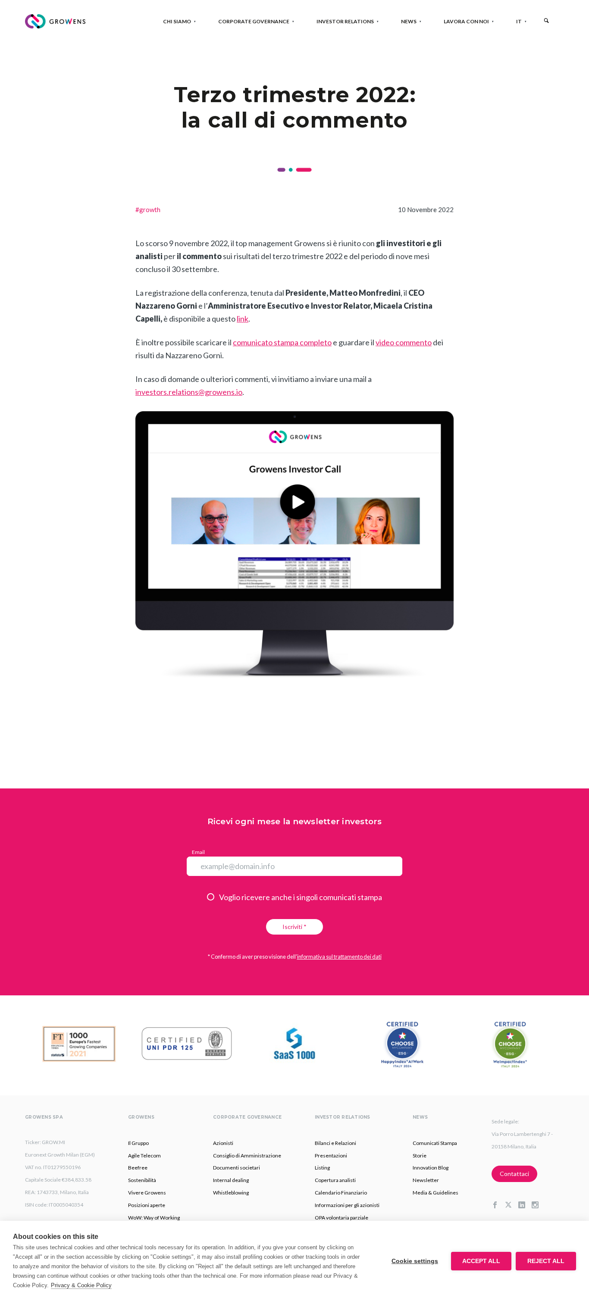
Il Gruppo (138, 1143)
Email (198, 852)
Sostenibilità (142, 1180)
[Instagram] (538, 1205)
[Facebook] (498, 1205)
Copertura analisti (335, 1180)
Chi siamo (177, 21)
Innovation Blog (430, 1167)
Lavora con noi (466, 21)
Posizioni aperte (146, 1205)
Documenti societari (236, 1167)
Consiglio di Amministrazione (247, 1155)
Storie (419, 1155)
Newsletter (426, 1180)
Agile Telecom (144, 1155)
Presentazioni (331, 1155)
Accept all (481, 1261)
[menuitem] (518, 21)
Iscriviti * (294, 926)
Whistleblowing (231, 1192)
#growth (147, 209)
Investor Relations (345, 21)
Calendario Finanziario (341, 1192)
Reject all (545, 1261)
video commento (404, 342)
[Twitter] (511, 1205)
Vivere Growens (147, 1192)
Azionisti (223, 1143)
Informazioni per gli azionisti (347, 1205)
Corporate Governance (253, 21)
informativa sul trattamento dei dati (339, 956)
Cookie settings (415, 1261)
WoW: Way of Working (154, 1217)
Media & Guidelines (435, 1192)
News (409, 21)
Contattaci (514, 1173)
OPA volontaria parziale (341, 1217)
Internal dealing (231, 1180)
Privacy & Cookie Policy (81, 1285)
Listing (322, 1167)
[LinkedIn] (525, 1205)
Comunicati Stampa (435, 1143)
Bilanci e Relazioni (335, 1143)
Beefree (137, 1167)
